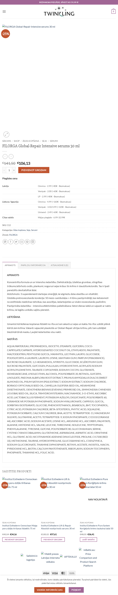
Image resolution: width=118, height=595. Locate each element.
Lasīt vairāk (88, 540)
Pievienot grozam (33, 170)
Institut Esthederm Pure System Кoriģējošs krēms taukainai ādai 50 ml (96, 528)
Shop (17, 141)
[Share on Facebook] (10, 241)
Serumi (54, 141)
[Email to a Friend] (21, 241)
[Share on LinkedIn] (32, 241)
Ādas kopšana (31, 141)
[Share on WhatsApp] (5, 241)
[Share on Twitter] (16, 241)
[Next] (115, 512)
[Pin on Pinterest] (27, 241)
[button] (4, 11)
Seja (44, 141)
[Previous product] (11, 156)
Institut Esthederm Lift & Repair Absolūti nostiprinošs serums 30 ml (58, 527)
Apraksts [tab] (10, 265)
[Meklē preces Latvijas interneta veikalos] (50, 557)
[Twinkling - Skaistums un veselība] (59, 11)
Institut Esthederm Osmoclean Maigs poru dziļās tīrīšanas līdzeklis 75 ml (19, 527)
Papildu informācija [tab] (33, 265)
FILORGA (13, 235)
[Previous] (2, 512)
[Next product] (5, 156)
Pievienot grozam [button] (14, 540)
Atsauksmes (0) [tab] (59, 265)
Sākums (6, 141)
